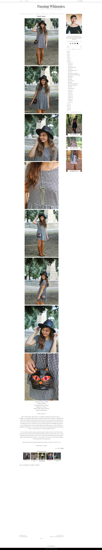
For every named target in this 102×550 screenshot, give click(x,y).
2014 (68, 61)
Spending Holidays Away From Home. (42, 461)
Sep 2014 (69, 90)
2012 (68, 105)
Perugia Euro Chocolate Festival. (73, 73)
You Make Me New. (74, 171)
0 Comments (37, 464)
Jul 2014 (69, 93)
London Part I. (70, 68)
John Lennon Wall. (71, 80)
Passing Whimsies (51, 6)
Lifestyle (32, 465)
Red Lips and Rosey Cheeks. (72, 70)
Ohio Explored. (49, 460)
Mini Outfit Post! (74, 148)
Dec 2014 (69, 63)
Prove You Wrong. (74, 134)
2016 (68, 58)
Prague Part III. (70, 76)
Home (41, 538)
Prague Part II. (70, 77)
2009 (68, 109)
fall (23, 465)
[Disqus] (41, 485)
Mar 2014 (69, 99)
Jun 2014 (69, 94)
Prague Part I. (70, 79)
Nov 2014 (69, 64)
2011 (68, 106)
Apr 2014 (69, 97)
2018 (68, 57)
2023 (68, 54)
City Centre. (70, 71)
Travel (38, 465)
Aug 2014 (69, 91)
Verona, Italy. (70, 86)
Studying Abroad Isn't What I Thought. (74, 74)
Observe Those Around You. (72, 85)
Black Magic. (70, 82)
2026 (68, 51)
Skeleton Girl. (26, 460)
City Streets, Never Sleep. (72, 67)
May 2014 (70, 96)
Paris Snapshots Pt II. (71, 88)
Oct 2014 (69, 66)
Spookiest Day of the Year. (34, 461)
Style (35, 465)
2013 (68, 104)
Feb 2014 (69, 100)
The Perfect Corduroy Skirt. (57, 461)
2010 (68, 108)
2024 (68, 52)
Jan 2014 (69, 102)
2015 (68, 60)
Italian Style (27, 465)
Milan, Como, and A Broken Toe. (73, 83)
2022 (68, 55)
